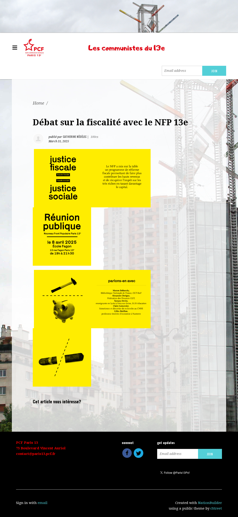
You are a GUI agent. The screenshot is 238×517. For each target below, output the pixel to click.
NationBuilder (210, 503)
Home (38, 103)
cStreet (216, 508)
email (42, 503)
